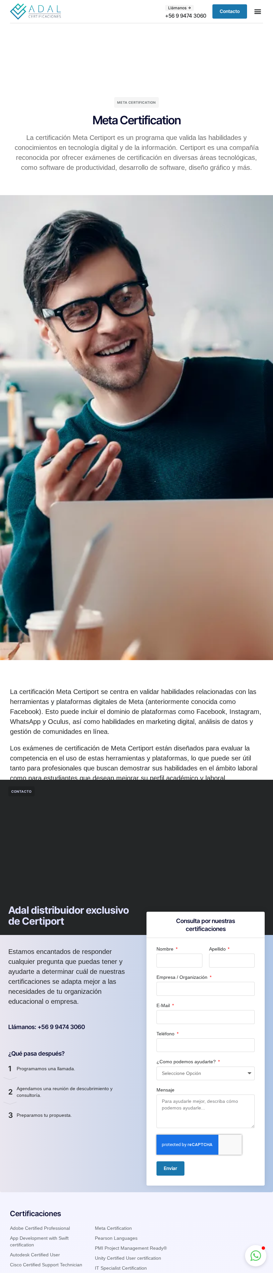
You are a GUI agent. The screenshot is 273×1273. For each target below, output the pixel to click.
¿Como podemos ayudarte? (186, 1061)
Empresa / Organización (182, 977)
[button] (257, 11)
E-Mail (163, 1005)
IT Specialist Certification (121, 1268)
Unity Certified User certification (128, 1258)
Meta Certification (113, 1228)
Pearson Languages (116, 1238)
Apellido (218, 949)
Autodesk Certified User (35, 1254)
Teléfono (166, 1033)
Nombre (165, 949)
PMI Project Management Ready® (131, 1248)
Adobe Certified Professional (40, 1228)
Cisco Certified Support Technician (46, 1264)
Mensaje (165, 1090)
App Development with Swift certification (39, 1241)
